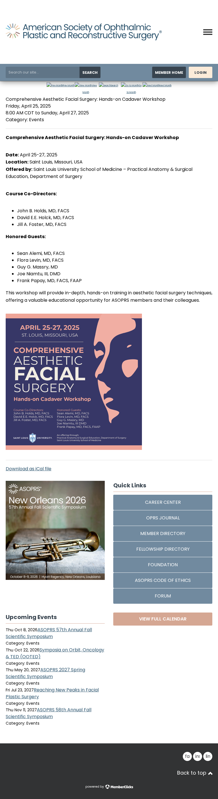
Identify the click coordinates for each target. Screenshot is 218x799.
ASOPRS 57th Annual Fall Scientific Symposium (49, 633)
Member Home (169, 72)
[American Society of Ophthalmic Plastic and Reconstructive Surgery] (84, 39)
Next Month (165, 85)
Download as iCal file (28, 468)
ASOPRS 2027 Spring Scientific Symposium (45, 673)
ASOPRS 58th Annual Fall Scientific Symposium (48, 713)
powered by (95, 786)
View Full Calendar (162, 619)
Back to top (192, 772)
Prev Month (68, 85)
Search (90, 72)
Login (200, 72)
